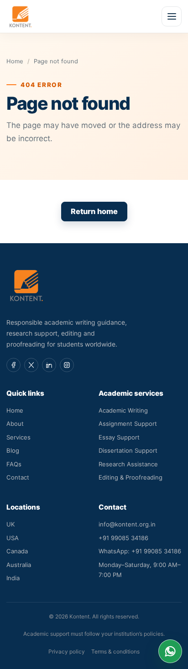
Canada (17, 551)
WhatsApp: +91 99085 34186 (140, 551)
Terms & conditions (115, 651)
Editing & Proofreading (130, 477)
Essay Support (119, 437)
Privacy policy (66, 651)
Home (14, 61)
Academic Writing (123, 410)
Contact (17, 477)
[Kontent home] (20, 16)
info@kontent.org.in (127, 524)
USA (12, 537)
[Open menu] (172, 16)
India (13, 578)
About (15, 423)
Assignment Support (128, 423)
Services (18, 437)
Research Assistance (128, 464)
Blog (12, 450)
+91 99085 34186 (123, 537)
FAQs (13, 464)
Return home (94, 211)
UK (10, 524)
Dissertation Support (128, 450)
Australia (18, 564)
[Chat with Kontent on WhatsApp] (170, 651)
